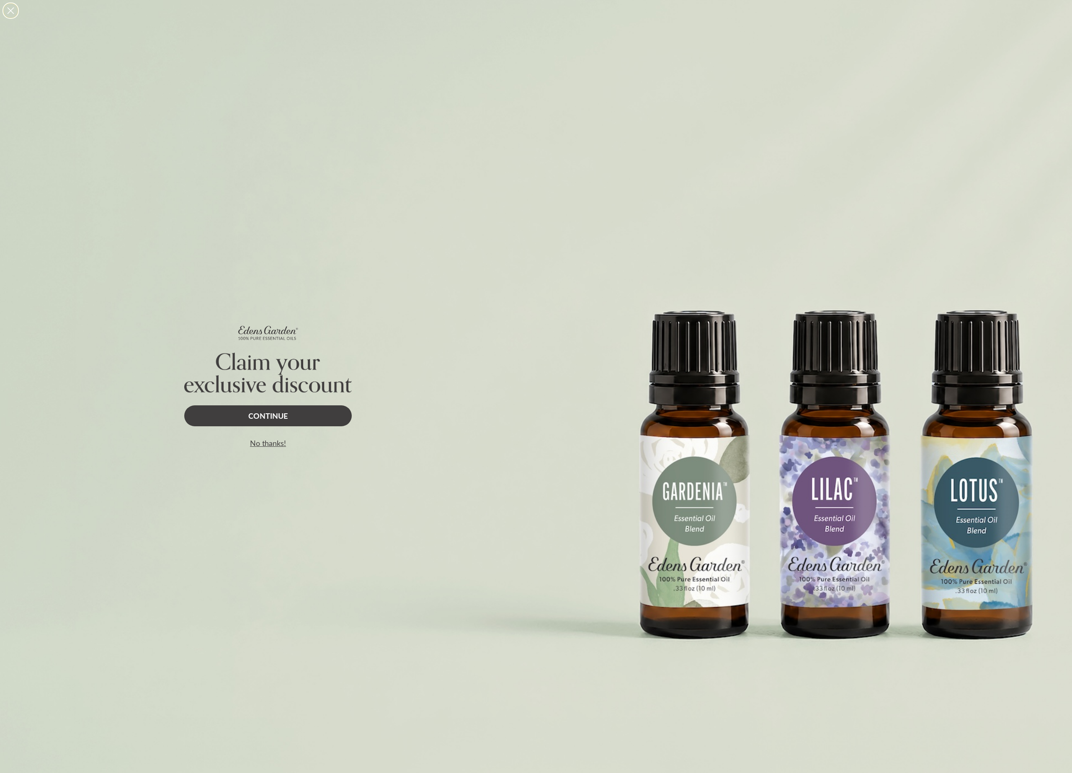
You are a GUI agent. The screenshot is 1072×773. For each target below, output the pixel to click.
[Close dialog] (10, 10)
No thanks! (268, 443)
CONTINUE (268, 415)
